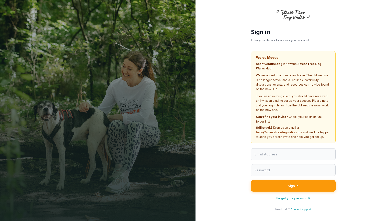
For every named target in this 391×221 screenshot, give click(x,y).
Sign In (293, 186)
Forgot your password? (293, 198)
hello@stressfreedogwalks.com (279, 132)
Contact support (301, 209)
